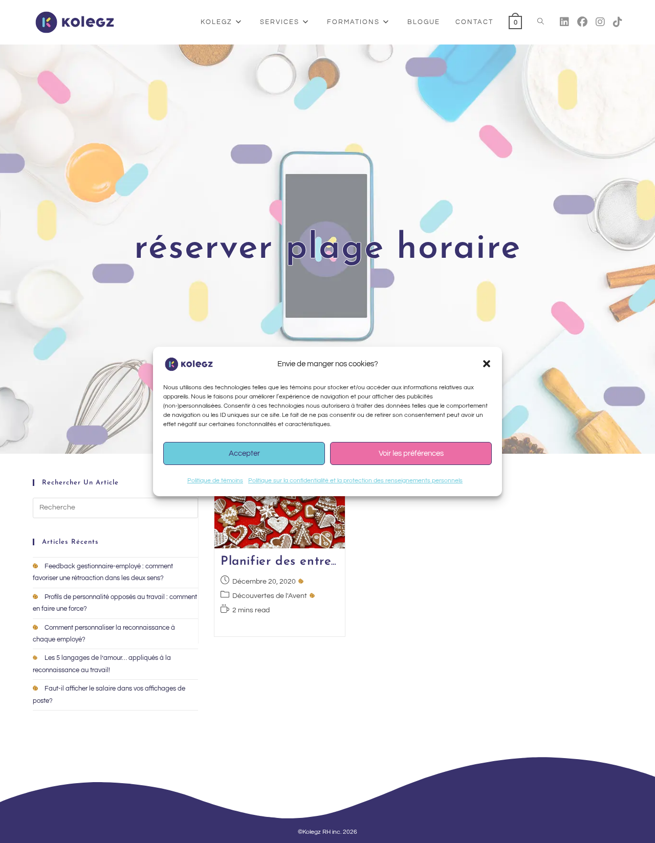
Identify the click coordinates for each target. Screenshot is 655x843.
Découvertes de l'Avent (269, 596)
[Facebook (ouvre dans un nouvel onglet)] (582, 22)
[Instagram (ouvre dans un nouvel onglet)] (600, 22)
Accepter (244, 453)
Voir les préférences (411, 453)
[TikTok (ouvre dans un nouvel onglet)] (617, 22)
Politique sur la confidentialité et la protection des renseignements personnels (355, 480)
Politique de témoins (215, 480)
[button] (487, 364)
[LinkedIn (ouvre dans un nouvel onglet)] (564, 22)
